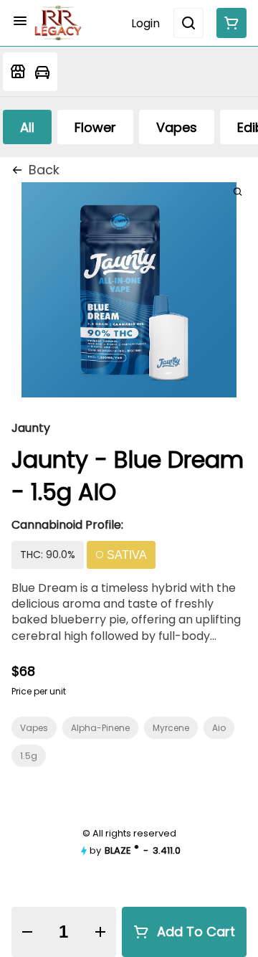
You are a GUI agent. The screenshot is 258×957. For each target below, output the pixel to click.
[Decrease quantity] (27, 931)
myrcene (171, 727)
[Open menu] (20, 20)
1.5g (28, 755)
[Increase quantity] (100, 931)
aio (219, 727)
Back (44, 170)
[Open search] (188, 23)
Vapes (34, 727)
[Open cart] (229, 23)
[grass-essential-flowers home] (58, 23)
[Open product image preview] (238, 191)
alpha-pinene (100, 727)
